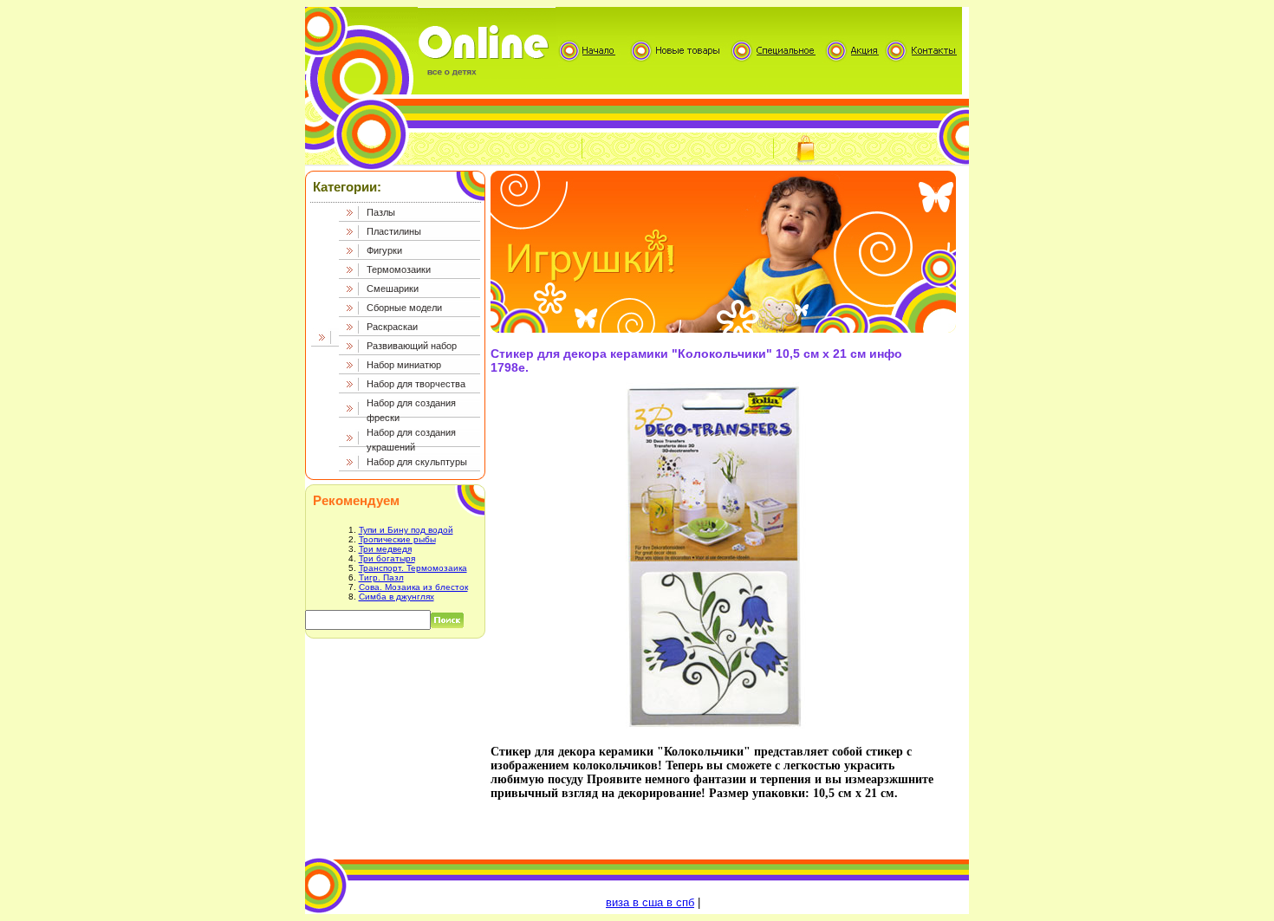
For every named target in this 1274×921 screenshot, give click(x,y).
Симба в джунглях (396, 596)
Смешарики (393, 288)
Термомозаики (399, 269)
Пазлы (381, 212)
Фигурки (384, 250)
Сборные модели (404, 307)
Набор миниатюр (404, 365)
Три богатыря (387, 558)
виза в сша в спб (650, 902)
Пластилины (394, 231)
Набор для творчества (416, 384)
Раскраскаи (392, 326)
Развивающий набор (412, 346)
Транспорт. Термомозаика (413, 568)
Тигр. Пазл (381, 577)
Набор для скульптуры (417, 462)
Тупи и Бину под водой (406, 530)
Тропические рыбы (397, 539)
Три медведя (385, 549)
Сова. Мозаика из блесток (413, 587)
